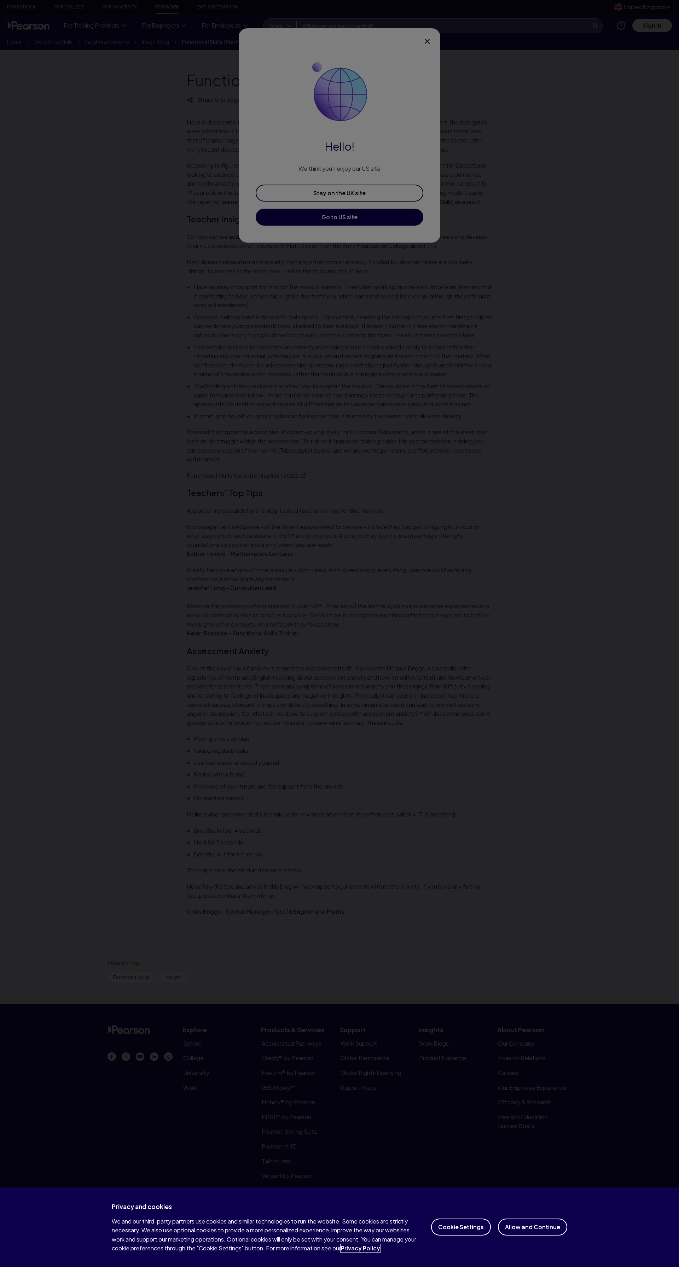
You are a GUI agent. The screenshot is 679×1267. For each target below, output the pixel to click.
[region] (339, 1227)
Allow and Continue (532, 1227)
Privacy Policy (360, 1248)
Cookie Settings (461, 1227)
